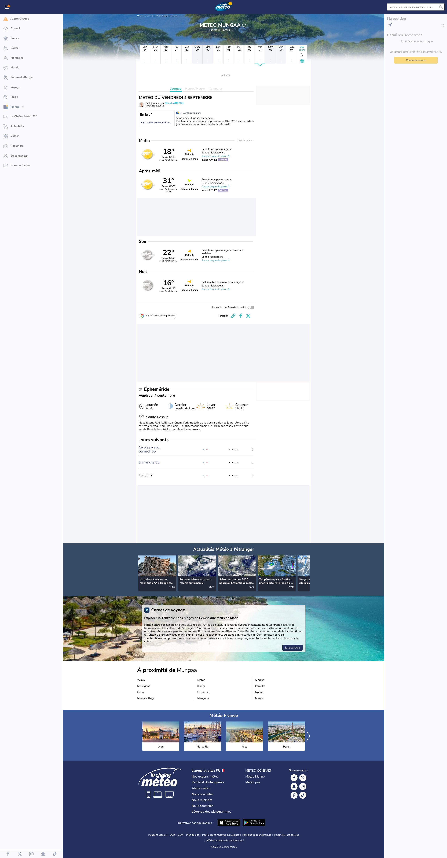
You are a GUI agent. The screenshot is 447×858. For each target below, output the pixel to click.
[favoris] (244, 25)
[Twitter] (302, 777)
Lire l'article (292, 648)
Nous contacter (202, 806)
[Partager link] (233, 316)
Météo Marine (255, 776)
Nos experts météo (205, 776)
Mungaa (174, 16)
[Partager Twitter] (248, 316)
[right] (307, 569)
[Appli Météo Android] (254, 823)
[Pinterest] (294, 795)
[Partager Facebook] (240, 316)
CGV (180, 835)
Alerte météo (201, 788)
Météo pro (252, 782)
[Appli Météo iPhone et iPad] (229, 823)
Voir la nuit (244, 140)
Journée (175, 89)
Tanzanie (148, 16)
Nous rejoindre (202, 800)
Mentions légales (157, 835)
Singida (165, 16)
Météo (139, 16)
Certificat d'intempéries (208, 782)
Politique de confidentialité (256, 835)
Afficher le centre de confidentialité (225, 840)
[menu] (8, 7)
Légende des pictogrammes (211, 811)
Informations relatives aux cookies (220, 835)
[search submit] (440, 6)
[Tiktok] (302, 795)
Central (157, 16)
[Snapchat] (294, 786)
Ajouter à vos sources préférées (160, 315)
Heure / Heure (195, 89)
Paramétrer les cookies (286, 835)
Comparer (215, 89)
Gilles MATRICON (174, 103)
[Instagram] (302, 786)
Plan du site (192, 835)
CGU (172, 835)
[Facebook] (294, 777)
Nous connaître (202, 794)
